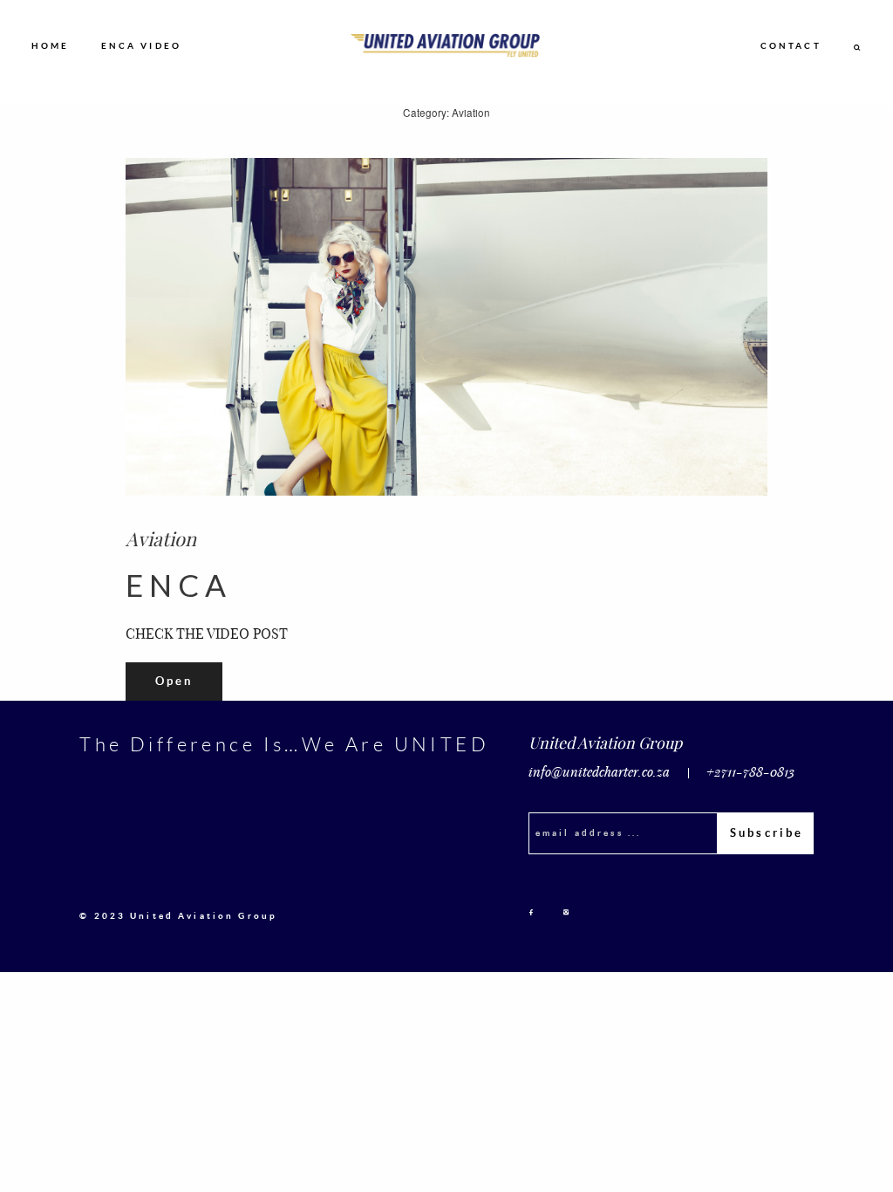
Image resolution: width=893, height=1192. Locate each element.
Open (174, 681)
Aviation (161, 538)
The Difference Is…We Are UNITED (284, 744)
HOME (50, 45)
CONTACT (790, 45)
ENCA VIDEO (141, 45)
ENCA (179, 585)
